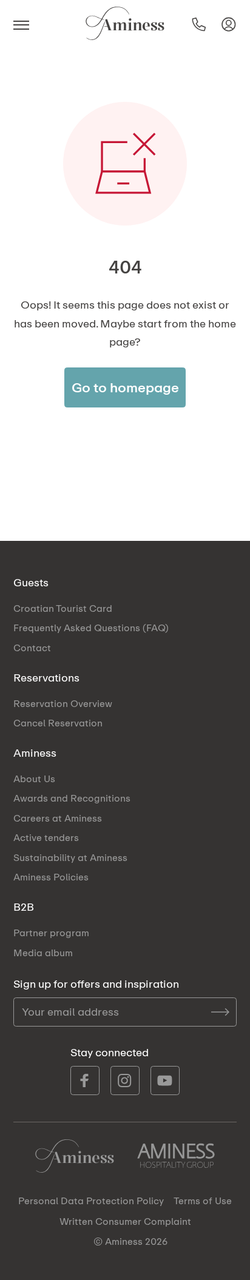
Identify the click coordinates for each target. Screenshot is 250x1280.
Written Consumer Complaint (125, 1221)
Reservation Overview (62, 703)
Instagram (125, 1080)
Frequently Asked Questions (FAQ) (91, 627)
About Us (34, 778)
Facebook (85, 1080)
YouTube (165, 1080)
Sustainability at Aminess (70, 857)
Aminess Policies (51, 876)
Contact (32, 647)
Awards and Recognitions (71, 797)
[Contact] (199, 24)
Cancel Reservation (58, 722)
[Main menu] (25, 24)
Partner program (51, 932)
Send (220, 1012)
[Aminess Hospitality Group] (176, 1156)
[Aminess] (125, 24)
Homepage (75, 1156)
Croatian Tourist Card (62, 608)
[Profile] (229, 24)
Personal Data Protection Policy (91, 1201)
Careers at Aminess (57, 818)
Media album (43, 952)
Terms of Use (203, 1201)
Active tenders (46, 837)
